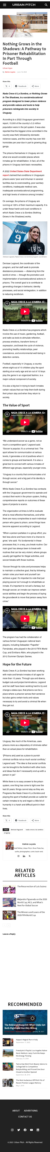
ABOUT (16, 1110)
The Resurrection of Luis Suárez (31, 886)
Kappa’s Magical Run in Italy (27, 1039)
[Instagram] (19, 856)
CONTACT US (25, 1116)
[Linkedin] (25, 856)
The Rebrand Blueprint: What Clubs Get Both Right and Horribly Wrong (25, 1026)
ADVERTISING (31, 1110)
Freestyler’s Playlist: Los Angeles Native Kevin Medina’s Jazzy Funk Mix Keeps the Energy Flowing (31, 1053)
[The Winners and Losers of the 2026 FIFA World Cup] (9, 915)
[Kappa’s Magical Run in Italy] (8, 1042)
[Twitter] (30, 856)
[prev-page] (4, 925)
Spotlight (7, 905)
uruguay (7, 833)
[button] (46, 5)
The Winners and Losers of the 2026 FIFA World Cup (31, 914)
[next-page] (8, 925)
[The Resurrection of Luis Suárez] (9, 889)
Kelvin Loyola (10, 72)
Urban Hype (7, 68)
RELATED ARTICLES (25, 872)
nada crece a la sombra (34, 830)
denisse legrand (17, 830)
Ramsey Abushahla (23, 1031)
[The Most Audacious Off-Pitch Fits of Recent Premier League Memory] (8, 1083)
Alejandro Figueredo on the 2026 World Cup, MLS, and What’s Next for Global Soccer (32, 902)
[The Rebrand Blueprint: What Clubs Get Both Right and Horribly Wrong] (25, 1022)
